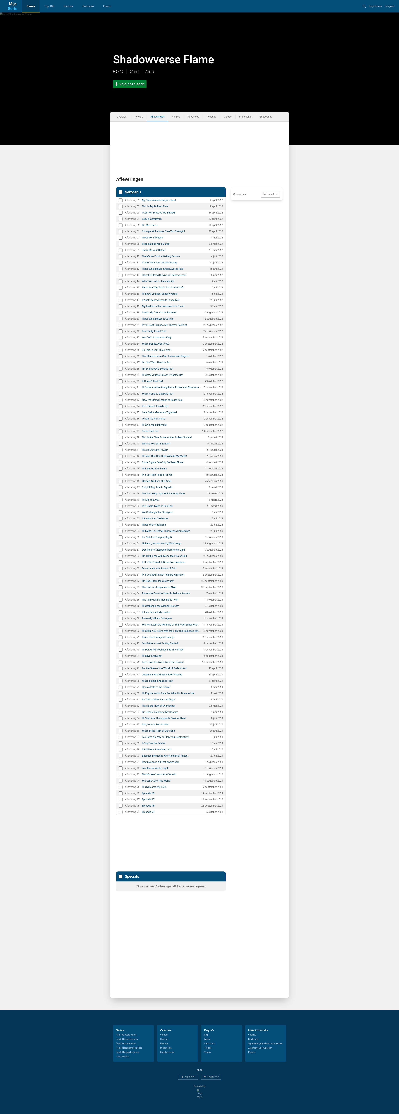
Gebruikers (209, 1043)
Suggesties (266, 116)
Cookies (252, 1034)
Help (206, 1034)
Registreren (375, 6)
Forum (107, 6)
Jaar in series (122, 1056)
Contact (164, 1034)
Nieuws (68, 6)
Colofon (164, 1039)
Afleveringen (157, 116)
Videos (228, 116)
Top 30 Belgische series (127, 1052)
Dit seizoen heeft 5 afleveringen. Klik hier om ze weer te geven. (170, 886)
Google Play (213, 1076)
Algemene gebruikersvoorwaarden (265, 1043)
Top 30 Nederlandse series (129, 1048)
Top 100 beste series (126, 1034)
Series (31, 6)
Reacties (211, 116)
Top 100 (49, 6)
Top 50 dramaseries (126, 1043)
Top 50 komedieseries (127, 1039)
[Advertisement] (199, 143)
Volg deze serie (132, 84)
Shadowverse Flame (163, 59)
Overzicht (122, 116)
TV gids (208, 1048)
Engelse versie (167, 1052)
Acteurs (139, 116)
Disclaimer (253, 1039)
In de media (166, 1048)
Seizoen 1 (133, 192)
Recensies (193, 116)
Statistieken (245, 116)
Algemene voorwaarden (260, 1048)
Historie (164, 1043)
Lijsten (207, 1039)
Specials (132, 876)
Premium (88, 6)
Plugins (251, 1052)
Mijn (12, 6)
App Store (190, 1076)
